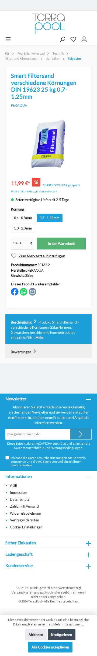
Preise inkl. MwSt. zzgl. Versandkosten (34, 191)
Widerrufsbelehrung (25, 513)
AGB (41, 461)
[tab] (48, 329)
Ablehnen (36, 634)
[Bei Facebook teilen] (14, 291)
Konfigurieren (61, 634)
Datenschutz (19, 499)
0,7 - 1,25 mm (50, 218)
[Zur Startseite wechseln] (48, 24)
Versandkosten (22, 592)
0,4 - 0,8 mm (23, 218)
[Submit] (81, 434)
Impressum (18, 492)
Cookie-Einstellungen (26, 527)
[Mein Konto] (84, 39)
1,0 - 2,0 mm (23, 228)
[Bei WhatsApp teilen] (23, 291)
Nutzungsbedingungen (66, 447)
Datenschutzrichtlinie (29, 447)
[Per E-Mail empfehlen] (32, 291)
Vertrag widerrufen (24, 520)
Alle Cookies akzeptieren (50, 647)
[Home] (7, 53)
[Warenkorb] (91, 37)
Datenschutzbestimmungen (47, 457)
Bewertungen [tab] (21, 352)
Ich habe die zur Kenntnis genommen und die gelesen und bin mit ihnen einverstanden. (48, 461)
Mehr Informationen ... (68, 624)
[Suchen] (62, 39)
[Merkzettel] (73, 39)
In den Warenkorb (61, 243)
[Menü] (8, 39)
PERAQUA (19, 105)
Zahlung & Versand (24, 506)
